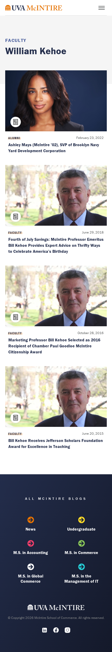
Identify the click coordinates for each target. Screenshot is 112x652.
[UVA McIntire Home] (56, 608)
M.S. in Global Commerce (30, 578)
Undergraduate (81, 529)
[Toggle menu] (101, 8)
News (31, 529)
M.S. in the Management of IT (81, 578)
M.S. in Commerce (81, 552)
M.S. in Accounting (30, 552)
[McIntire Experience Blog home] (33, 7)
